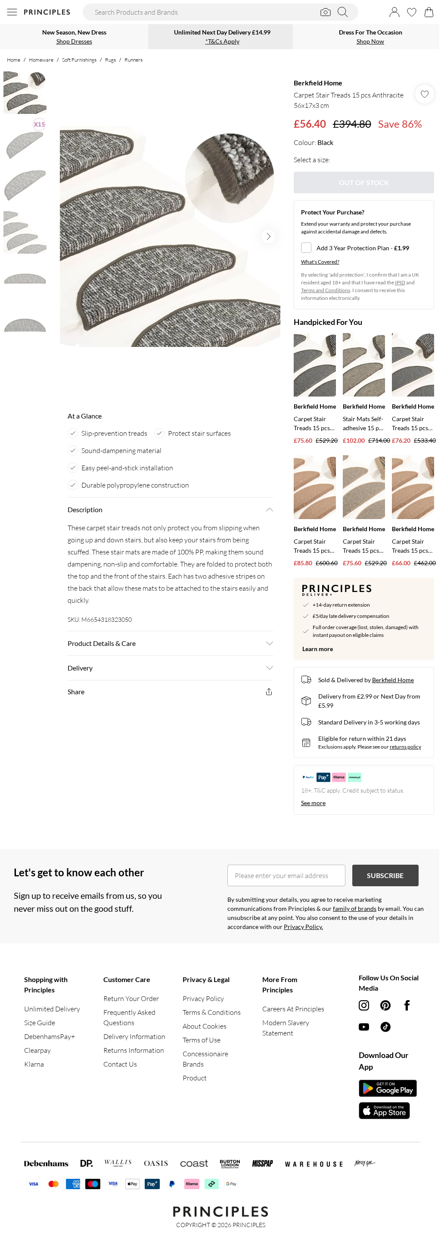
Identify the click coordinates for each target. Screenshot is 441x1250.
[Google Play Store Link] (388, 1088)
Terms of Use (201, 1040)
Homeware (41, 60)
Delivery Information (134, 1036)
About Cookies (205, 1026)
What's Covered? (320, 261)
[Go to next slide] (268, 236)
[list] (170, 236)
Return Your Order (131, 998)
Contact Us (120, 1064)
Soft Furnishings (79, 60)
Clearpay (37, 1050)
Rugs (110, 60)
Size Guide (39, 1022)
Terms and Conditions (325, 290)
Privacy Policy (203, 998)
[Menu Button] (12, 12)
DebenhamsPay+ (49, 1036)
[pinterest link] (385, 1005)
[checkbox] (364, 247)
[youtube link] (364, 1027)
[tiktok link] (385, 1027)
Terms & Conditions (212, 1012)
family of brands (354, 908)
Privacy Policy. (303, 926)
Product (195, 1078)
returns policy (405, 746)
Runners (133, 60)
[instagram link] (364, 1005)
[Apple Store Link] (388, 1110)
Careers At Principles (293, 1008)
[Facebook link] (407, 1005)
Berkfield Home (318, 83)
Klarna (34, 1064)
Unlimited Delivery (52, 1008)
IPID (400, 282)
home (13, 60)
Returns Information (133, 1050)
